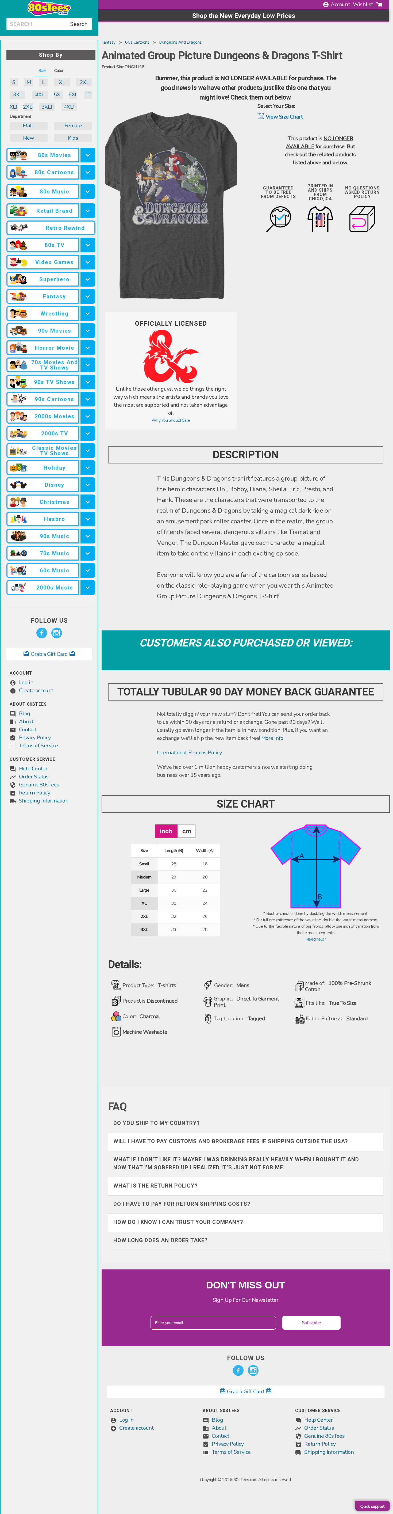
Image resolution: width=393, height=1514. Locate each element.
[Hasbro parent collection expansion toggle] (87, 519)
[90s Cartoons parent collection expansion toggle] (87, 399)
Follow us (49, 620)
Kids (73, 138)
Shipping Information (43, 800)
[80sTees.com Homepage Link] (49, 15)
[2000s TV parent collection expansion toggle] (87, 433)
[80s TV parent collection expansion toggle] (87, 245)
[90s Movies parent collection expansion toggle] (87, 330)
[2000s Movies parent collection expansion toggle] (87, 416)
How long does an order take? (160, 1240)
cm (186, 831)
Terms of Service (38, 745)
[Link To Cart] (379, 5)
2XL (84, 82)
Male (28, 125)
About (26, 721)
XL (62, 82)
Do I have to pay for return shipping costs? (182, 1204)
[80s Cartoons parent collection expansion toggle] (87, 172)
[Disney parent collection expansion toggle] (87, 484)
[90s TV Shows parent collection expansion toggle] (87, 382)
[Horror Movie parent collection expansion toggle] (87, 347)
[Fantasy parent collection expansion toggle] (87, 296)
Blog (24, 713)
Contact (27, 729)
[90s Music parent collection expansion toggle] (87, 536)
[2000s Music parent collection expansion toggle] (87, 587)
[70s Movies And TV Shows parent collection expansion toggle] (87, 364)
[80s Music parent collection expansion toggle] (87, 191)
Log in (26, 682)
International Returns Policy (189, 752)
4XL (39, 94)
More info (272, 738)
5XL (58, 94)
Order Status (34, 776)
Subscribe (311, 1323)
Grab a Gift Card (49, 654)
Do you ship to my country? (156, 1123)
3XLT (47, 107)
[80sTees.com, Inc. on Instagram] (56, 633)
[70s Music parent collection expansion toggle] (87, 553)
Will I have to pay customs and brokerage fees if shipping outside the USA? (230, 1141)
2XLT (28, 107)
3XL (17, 94)
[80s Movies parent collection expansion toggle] (87, 155)
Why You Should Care (171, 420)
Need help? (316, 939)
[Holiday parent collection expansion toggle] (87, 467)
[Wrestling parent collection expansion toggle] (87, 313)
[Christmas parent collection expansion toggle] (87, 501)
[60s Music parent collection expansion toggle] (87, 570)
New (28, 138)
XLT (14, 107)
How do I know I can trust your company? (178, 1222)
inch (166, 831)
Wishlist (363, 4)
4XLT (69, 107)
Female (73, 125)
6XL (73, 94)
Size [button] (42, 71)
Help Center (33, 768)
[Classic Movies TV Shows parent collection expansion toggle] (87, 450)
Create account (36, 690)
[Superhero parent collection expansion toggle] (87, 279)
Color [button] (58, 71)
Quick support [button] (372, 1506)
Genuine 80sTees (39, 784)
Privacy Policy (35, 737)
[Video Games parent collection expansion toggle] (87, 262)
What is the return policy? (155, 1185)
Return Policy (34, 792)
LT (87, 94)
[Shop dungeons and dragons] (171, 382)
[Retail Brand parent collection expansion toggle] (87, 210)
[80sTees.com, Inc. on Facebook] (41, 633)
